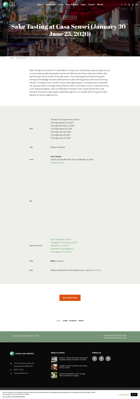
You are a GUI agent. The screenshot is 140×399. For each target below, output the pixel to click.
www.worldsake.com (21, 373)
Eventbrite (96, 270)
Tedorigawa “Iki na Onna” (61, 252)
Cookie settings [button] (124, 395)
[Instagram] (135, 4)
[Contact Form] (124, 4)
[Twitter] (128, 4)
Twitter (81, 320)
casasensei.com (57, 162)
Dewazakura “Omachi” (60, 245)
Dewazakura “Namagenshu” (62, 248)
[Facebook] (132, 4)
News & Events (70, 17)
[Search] (121, 4)
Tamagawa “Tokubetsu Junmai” (64, 242)
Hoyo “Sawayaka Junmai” (61, 239)
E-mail (65, 320)
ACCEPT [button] (134, 394)
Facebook (72, 320)
